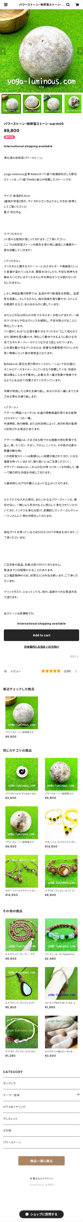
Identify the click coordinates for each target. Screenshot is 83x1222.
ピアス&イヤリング (14, 1106)
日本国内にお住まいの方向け (41, 646)
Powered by (37, 1184)
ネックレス (9, 1083)
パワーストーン (12, 1142)
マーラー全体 (11, 1095)
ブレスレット (10, 1118)
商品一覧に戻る (41, 1161)
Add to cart (41, 635)
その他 (7, 1130)
